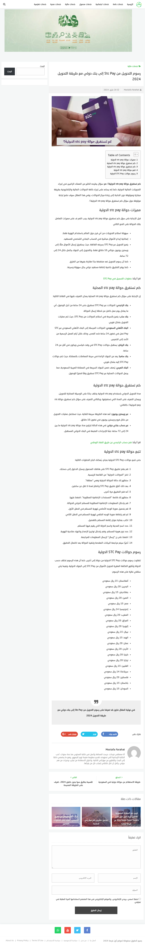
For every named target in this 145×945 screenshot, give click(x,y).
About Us (10, 940)
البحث (42, 66)
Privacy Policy (22, 940)
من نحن (84, 940)
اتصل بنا (93, 940)
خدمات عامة (118, 4)
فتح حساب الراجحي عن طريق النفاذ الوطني (111, 442)
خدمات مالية (70, 4)
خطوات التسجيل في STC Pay (117, 278)
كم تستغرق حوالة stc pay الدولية (121, 166)
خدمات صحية (55, 4)
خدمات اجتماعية (102, 4)
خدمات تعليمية (40, 4)
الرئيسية (130, 4)
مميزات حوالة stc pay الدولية (123, 159)
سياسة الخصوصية (70, 940)
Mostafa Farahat (131, 90)
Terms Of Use (37, 940)
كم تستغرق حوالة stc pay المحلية (121, 163)
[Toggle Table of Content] (134, 154)
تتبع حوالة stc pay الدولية (125, 170)
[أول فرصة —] (139, 5)
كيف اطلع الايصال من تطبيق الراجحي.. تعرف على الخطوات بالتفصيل (66, 820)
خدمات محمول (85, 4)
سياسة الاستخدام (53, 940)
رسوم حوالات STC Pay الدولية (123, 173)
